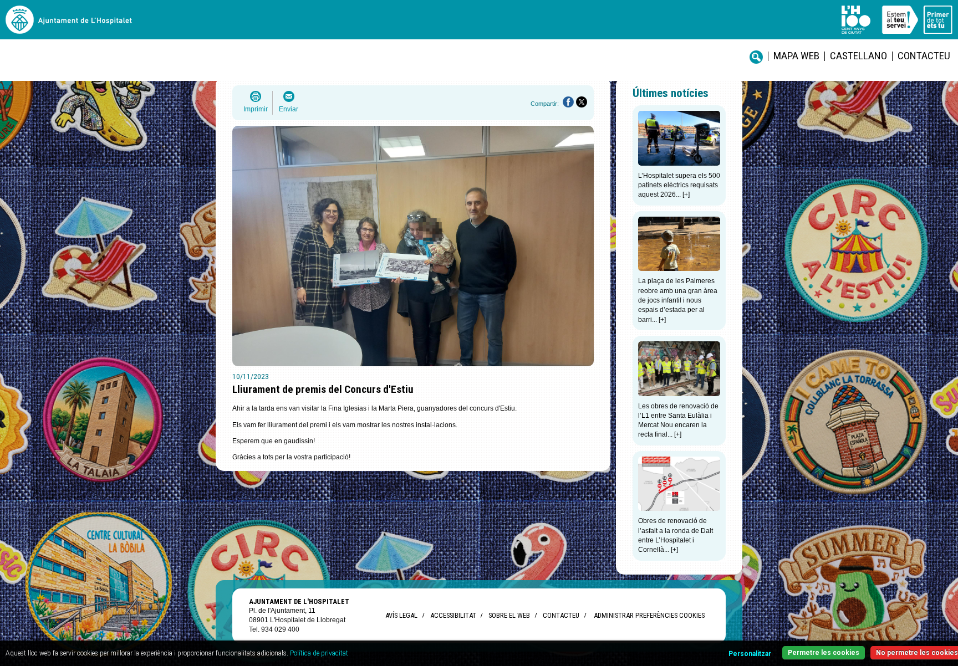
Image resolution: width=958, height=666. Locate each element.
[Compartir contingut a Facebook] (568, 101)
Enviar (288, 109)
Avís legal (401, 615)
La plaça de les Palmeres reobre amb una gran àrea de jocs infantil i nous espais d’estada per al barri (677, 300)
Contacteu (924, 55)
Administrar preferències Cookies (649, 615)
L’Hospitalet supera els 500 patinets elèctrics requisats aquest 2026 (679, 185)
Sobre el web (509, 615)
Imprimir (255, 109)
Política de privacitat (319, 653)
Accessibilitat (453, 615)
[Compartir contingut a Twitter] (581, 101)
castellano (858, 55)
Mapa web (796, 55)
